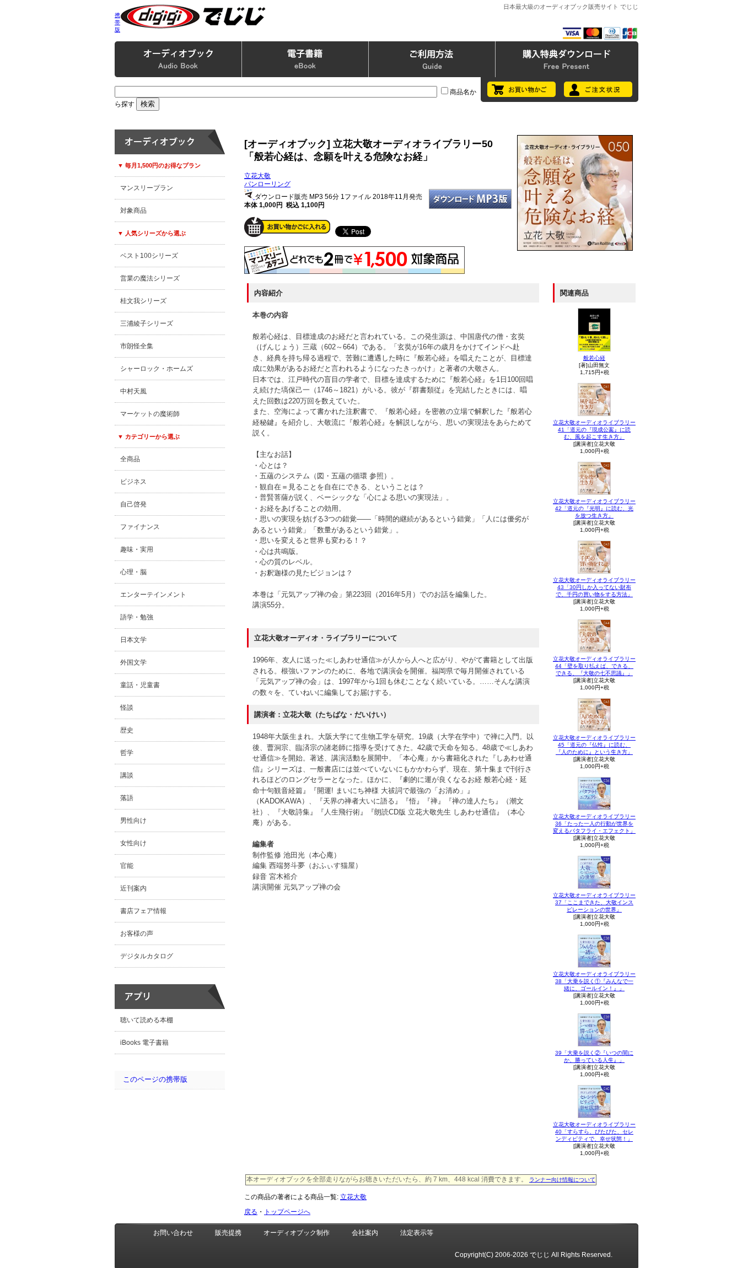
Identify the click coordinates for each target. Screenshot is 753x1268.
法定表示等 (416, 1233)
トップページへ (287, 1212)
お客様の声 (136, 933)
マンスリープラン (146, 188)
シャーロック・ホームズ (156, 369)
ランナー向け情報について (562, 1180)
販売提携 (228, 1233)
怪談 (126, 707)
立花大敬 (257, 176)
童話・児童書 (140, 685)
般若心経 (594, 358)
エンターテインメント (153, 594)
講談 (126, 775)
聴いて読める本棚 (146, 1020)
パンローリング (267, 184)
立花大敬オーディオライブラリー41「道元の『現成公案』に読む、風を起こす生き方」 (594, 429)
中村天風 (133, 391)
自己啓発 (133, 504)
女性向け (133, 843)
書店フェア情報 (143, 911)
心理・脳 (133, 572)
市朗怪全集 (136, 346)
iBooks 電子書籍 (144, 1042)
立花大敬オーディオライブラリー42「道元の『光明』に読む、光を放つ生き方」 (594, 508)
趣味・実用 (136, 549)
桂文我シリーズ (143, 301)
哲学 (126, 753)
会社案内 (365, 1233)
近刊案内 (133, 888)
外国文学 (133, 662)
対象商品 (133, 210)
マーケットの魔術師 (150, 414)
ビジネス (133, 481)
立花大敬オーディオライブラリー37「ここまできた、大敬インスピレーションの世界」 (594, 902)
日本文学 (133, 640)
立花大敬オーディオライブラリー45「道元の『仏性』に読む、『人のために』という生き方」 (594, 745)
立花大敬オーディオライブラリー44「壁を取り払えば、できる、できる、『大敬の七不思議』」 (594, 666)
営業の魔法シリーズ (150, 278)
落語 (126, 798)
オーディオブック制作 (296, 1233)
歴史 (126, 730)
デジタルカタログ (146, 956)
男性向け (133, 820)
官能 (126, 866)
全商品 (130, 459)
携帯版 (117, 22)
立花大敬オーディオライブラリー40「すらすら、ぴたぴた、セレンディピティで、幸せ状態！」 (594, 1131)
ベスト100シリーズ (149, 256)
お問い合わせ (173, 1233)
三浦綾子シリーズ (146, 323)
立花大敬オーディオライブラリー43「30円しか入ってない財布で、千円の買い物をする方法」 (594, 587)
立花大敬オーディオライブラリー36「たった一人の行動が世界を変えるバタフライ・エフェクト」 (594, 823)
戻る (250, 1212)
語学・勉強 (136, 617)
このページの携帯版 (155, 1079)
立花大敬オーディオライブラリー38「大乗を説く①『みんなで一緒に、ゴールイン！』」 (594, 981)
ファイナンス (140, 527)
